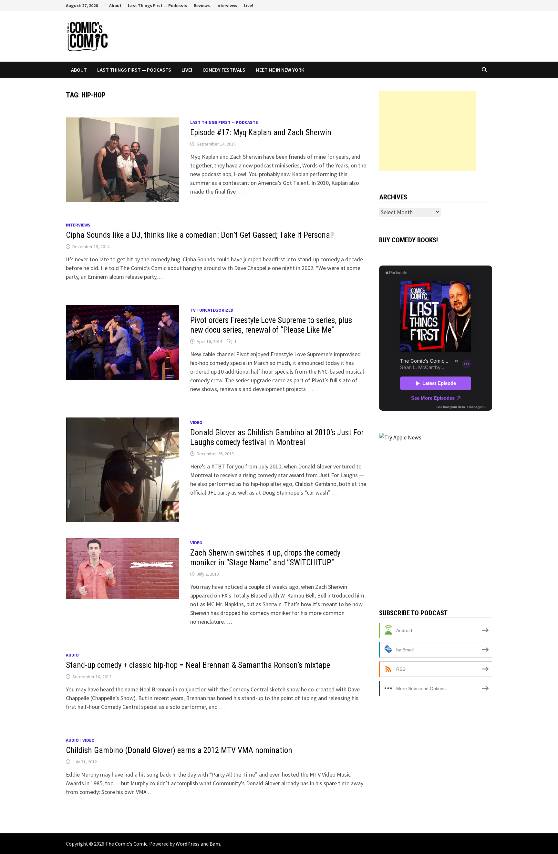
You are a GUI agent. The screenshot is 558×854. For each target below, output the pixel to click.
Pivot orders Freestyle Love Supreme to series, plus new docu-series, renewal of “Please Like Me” (271, 325)
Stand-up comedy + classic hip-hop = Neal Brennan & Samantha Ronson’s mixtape (198, 665)
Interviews (226, 5)
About (115, 5)
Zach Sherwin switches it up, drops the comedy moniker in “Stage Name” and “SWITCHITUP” (265, 557)
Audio (72, 655)
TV (193, 310)
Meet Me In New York (280, 69)
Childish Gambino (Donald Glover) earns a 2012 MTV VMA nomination (179, 750)
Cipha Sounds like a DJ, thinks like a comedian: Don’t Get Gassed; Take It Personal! (200, 235)
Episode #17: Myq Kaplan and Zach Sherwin (260, 132)
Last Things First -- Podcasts (224, 122)
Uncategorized (216, 310)
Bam (215, 843)
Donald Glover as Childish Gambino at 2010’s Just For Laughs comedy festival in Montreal (277, 437)
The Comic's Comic (126, 843)
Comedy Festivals (223, 69)
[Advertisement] (427, 131)
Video (196, 422)
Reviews (202, 5)
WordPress (188, 843)
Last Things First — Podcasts (157, 5)
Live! (248, 5)
